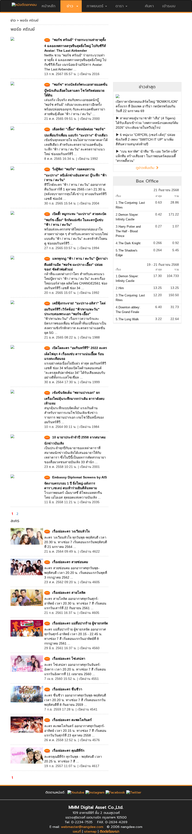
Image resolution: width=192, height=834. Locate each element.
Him (121, 288)
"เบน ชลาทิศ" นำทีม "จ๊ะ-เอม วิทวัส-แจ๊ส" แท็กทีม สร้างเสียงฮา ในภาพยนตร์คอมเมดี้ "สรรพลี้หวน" (147, 156)
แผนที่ (77, 831)
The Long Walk (128, 319)
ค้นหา (149, 6)
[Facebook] (115, 792)
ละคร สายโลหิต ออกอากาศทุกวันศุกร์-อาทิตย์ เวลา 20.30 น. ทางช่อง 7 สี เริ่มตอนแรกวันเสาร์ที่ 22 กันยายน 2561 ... (75, 603)
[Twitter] (133, 792)
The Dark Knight (129, 243)
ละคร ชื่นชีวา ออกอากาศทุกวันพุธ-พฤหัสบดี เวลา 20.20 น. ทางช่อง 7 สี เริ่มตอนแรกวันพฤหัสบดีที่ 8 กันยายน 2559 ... (75, 700)
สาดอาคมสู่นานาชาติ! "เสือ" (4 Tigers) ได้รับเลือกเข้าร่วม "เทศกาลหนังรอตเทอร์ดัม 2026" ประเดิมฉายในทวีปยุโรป (147, 122)
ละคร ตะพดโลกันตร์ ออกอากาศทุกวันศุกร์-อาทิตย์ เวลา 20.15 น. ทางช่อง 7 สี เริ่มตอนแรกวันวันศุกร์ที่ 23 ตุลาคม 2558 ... (75, 730)
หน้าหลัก (48, 6)
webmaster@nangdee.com (82, 826)
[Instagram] (94, 792)
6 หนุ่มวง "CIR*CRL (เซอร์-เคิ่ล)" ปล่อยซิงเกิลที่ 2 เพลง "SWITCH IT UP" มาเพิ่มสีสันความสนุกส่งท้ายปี (145, 139)
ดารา (119, 6)
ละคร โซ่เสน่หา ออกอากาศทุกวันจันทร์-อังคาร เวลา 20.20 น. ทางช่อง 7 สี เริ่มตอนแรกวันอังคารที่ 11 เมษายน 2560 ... (75, 669)
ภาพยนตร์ (95, 6)
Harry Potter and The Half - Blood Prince (128, 231)
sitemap (90, 831)
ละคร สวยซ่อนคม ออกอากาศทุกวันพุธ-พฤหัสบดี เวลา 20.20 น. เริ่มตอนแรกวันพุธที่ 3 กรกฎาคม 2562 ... (75, 572)
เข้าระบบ (169, 6)
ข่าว (13, 20)
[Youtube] (75, 792)
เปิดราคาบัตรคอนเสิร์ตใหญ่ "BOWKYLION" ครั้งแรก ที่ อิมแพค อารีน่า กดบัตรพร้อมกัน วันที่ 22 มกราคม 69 (147, 106)
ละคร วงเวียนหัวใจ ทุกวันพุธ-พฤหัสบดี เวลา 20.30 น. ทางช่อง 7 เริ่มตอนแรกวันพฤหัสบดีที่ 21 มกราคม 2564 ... (75, 542)
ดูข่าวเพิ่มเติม (145, 167)
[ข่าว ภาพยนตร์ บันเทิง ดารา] (24, 3)
